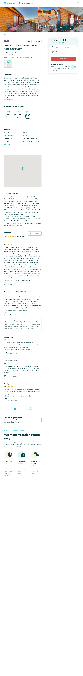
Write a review (34, 233)
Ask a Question (34, 420)
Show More (8, 99)
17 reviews (65, 43)
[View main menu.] (78, 3)
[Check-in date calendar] (52, 47)
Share (38, 41)
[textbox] (29, 3)
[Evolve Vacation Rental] (10, 3)
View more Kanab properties (15, 35)
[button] (63, 52)
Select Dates (63, 58)
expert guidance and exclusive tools (23, 471)
